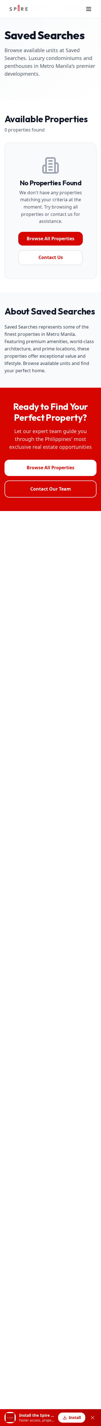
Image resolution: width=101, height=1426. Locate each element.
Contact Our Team (50, 489)
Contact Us (50, 257)
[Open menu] (88, 9)
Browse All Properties (50, 238)
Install (75, 1417)
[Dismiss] (93, 1418)
